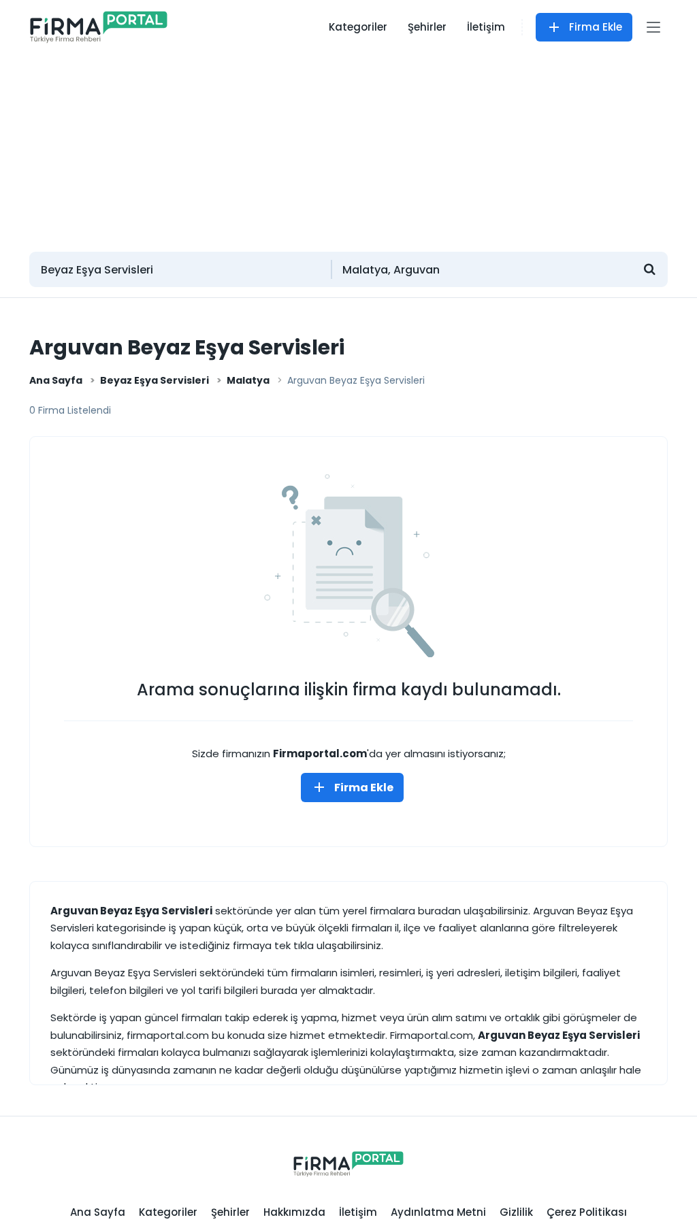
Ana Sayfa (55, 380)
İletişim (486, 27)
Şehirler (427, 27)
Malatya (248, 380)
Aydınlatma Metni (438, 1212)
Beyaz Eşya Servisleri (154, 380)
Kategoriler (358, 27)
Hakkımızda (294, 1212)
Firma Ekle (595, 27)
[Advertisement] (348, 146)
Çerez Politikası (587, 1212)
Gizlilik (516, 1212)
